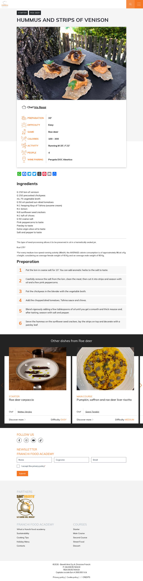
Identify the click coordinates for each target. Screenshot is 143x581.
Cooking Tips (23, 537)
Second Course (80, 537)
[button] (139, 4)
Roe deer (35, 12)
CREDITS (86, 577)
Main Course (79, 533)
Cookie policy (72, 577)
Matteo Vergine (25, 411)
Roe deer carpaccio (21, 399)
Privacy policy (59, 577)
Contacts (21, 546)
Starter (22, 12)
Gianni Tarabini (92, 411)
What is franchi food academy (31, 529)
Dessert (76, 546)
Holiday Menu (23, 541)
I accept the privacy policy (33, 466)
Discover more (16, 419)
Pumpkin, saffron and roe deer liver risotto (104, 399)
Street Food (78, 541)
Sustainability (23, 533)
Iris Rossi (40, 107)
